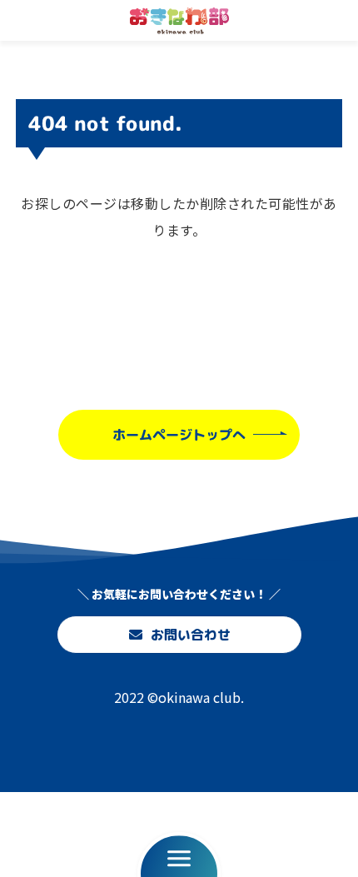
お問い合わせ (190, 634)
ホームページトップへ (179, 434)
